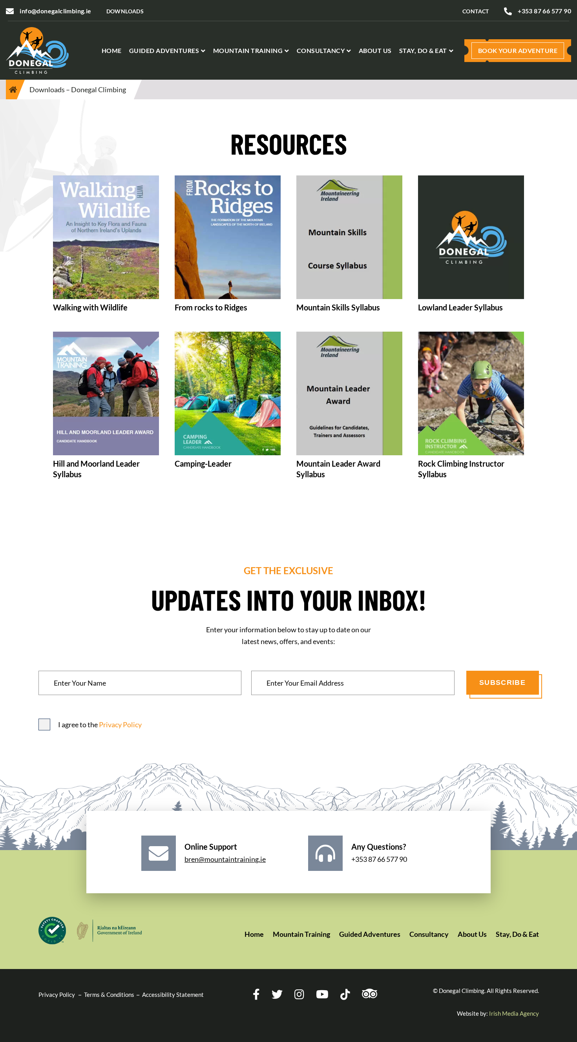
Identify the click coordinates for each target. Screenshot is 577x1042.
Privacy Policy (120, 724)
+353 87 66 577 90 (544, 11)
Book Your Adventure (518, 50)
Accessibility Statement (173, 994)
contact (475, 11)
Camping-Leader (203, 463)
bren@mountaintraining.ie (225, 859)
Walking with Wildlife (90, 307)
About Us (375, 50)
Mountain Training (248, 50)
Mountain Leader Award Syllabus (338, 469)
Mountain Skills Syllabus (338, 307)
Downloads (125, 11)
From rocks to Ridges (211, 307)
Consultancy (321, 50)
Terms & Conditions (109, 994)
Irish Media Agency (514, 1013)
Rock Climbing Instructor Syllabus (461, 469)
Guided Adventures (164, 50)
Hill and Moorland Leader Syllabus (96, 469)
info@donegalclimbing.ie (55, 11)
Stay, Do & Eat (423, 50)
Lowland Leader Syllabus (460, 307)
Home (112, 50)
